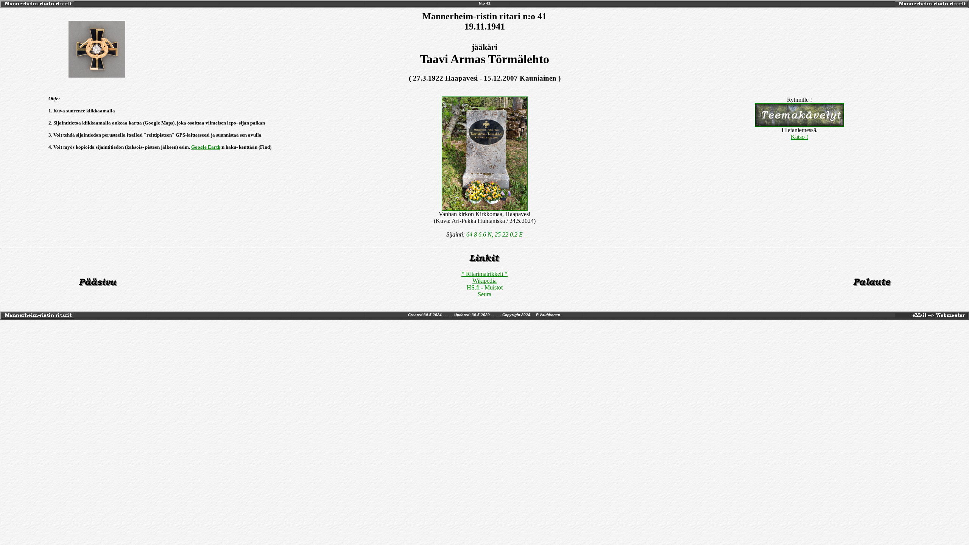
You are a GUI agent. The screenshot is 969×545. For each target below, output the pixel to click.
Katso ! (799, 137)
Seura (484, 294)
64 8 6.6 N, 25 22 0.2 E (494, 234)
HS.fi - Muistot (485, 287)
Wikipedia (484, 280)
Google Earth (205, 147)
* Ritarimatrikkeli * (484, 274)
